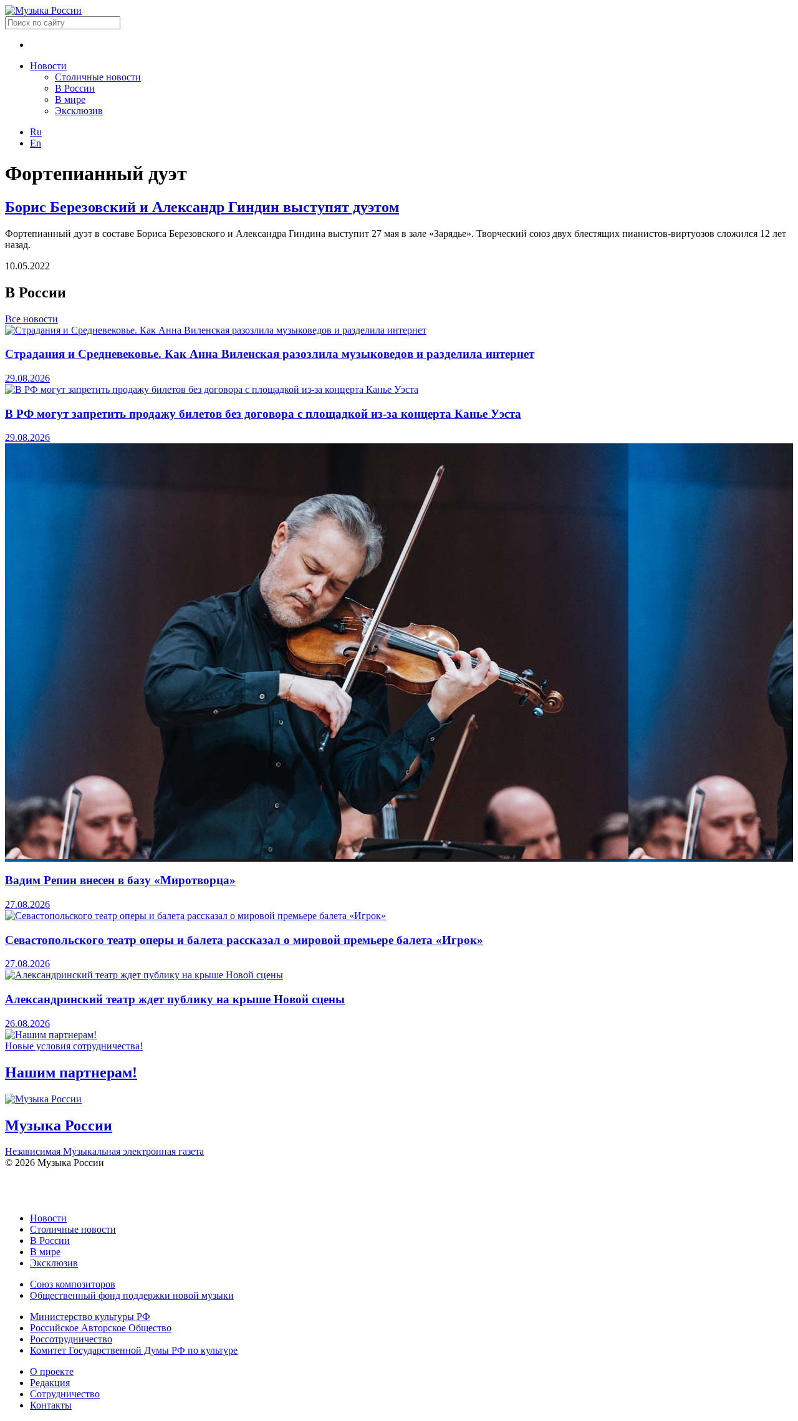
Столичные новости (98, 77)
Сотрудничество (65, 1394)
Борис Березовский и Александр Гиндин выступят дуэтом (202, 207)
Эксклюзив (79, 110)
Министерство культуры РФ (90, 1316)
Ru (36, 132)
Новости (48, 65)
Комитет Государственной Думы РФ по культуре (134, 1350)
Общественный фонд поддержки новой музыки (132, 1295)
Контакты (51, 1405)
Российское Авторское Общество (100, 1327)
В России (75, 88)
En (35, 143)
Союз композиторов (72, 1284)
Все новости (31, 319)
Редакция (50, 1382)
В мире (70, 99)
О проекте (52, 1371)
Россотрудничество (71, 1339)
